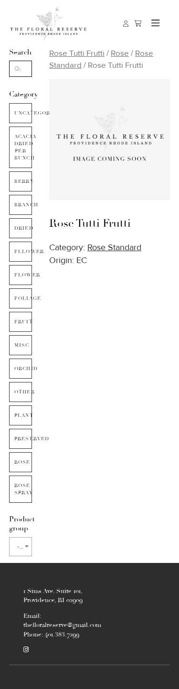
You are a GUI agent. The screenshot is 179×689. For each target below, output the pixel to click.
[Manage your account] (125, 23)
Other (23, 392)
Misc (22, 345)
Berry (23, 181)
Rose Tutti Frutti (77, 53)
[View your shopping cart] (138, 23)
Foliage (23, 298)
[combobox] (20, 546)
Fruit (23, 322)
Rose (22, 462)
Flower (23, 275)
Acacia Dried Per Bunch (23, 147)
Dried (23, 228)
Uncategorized (23, 113)
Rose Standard (114, 248)
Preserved (23, 439)
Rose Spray (23, 489)
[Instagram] (26, 650)
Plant (23, 415)
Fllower (23, 251)
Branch (23, 205)
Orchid (23, 368)
